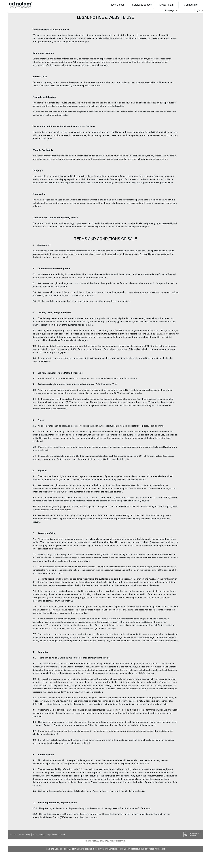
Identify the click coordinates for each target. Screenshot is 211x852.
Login (197, 10)
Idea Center (117, 4)
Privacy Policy (38, 834)
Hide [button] (163, 849)
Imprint (62, 834)
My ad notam (166, 4)
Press (21, 834)
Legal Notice (52, 834)
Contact (14, 834)
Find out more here (149, 849)
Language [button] (169, 10)
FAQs (28, 834)
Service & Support (142, 4)
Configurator (191, 4)
